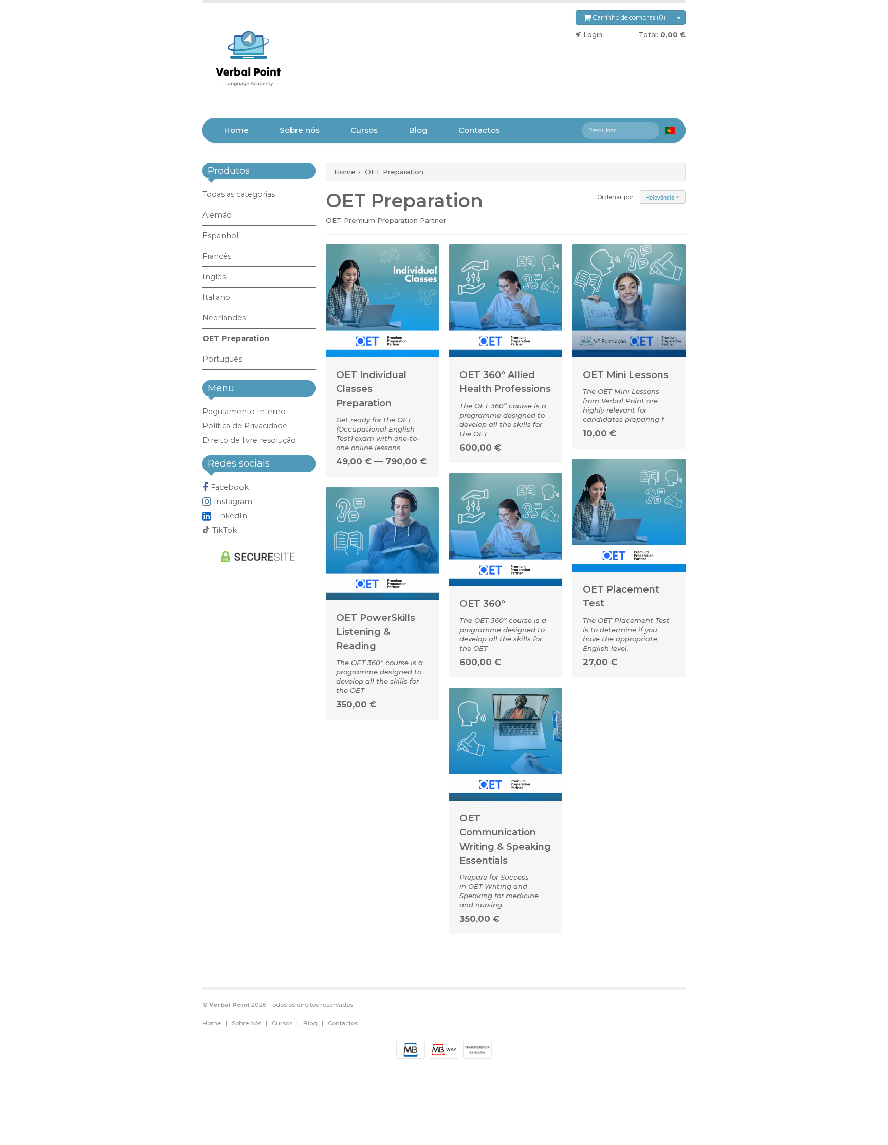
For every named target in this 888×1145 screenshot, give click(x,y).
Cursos (364, 130)
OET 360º (482, 604)
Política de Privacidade (244, 426)
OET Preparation (235, 338)
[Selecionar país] (670, 130)
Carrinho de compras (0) (628, 17)
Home (236, 130)
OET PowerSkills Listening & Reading (375, 632)
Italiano (216, 297)
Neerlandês (224, 318)
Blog (418, 130)
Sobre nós (300, 130)
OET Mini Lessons (626, 375)
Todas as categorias (238, 194)
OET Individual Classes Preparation (371, 389)
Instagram (233, 501)
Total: (662, 34)
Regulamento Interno (244, 411)
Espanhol (220, 235)
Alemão (217, 215)
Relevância (660, 197)
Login (591, 34)
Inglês (214, 276)
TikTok (224, 530)
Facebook (230, 487)
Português (222, 359)
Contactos (479, 130)
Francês (216, 256)
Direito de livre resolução (249, 440)
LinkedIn (230, 516)
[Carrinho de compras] (679, 17)
